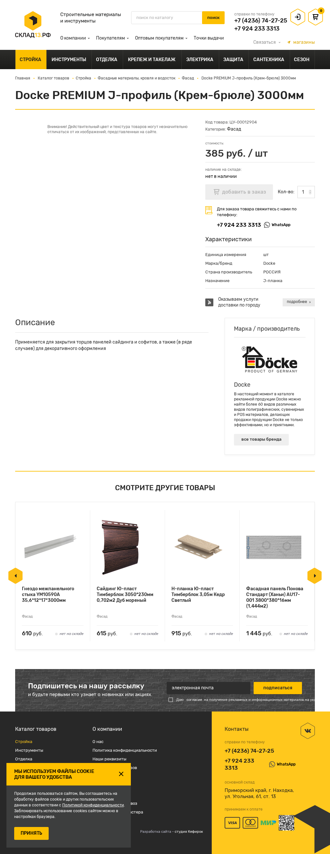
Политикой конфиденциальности (93, 805)
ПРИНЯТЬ (31, 833)
